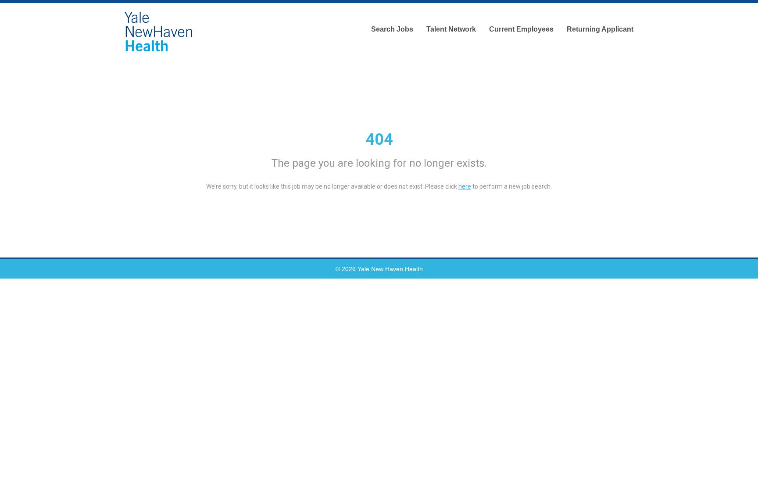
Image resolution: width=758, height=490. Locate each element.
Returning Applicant (600, 29)
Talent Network (451, 29)
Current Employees (521, 29)
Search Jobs (392, 29)
